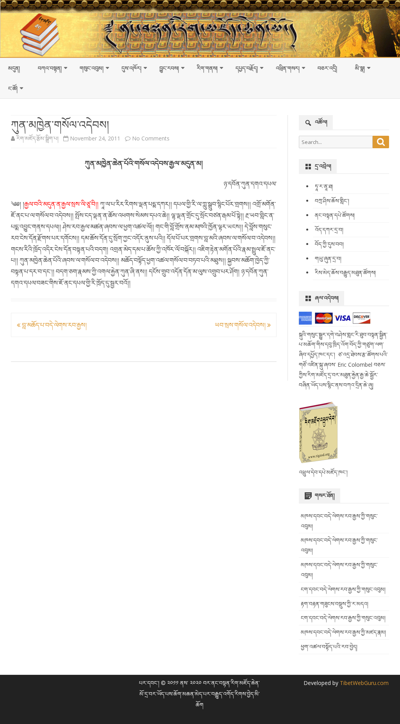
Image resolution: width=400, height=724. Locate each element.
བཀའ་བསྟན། (50, 68)
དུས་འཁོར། (131, 68)
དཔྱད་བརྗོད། (247, 68)
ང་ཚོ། (13, 88)
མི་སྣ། (360, 68)
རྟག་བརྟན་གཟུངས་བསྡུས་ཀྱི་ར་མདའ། (334, 603)
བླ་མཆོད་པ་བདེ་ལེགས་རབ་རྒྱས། (53, 325)
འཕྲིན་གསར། (288, 68)
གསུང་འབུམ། (92, 68)
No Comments (151, 138)
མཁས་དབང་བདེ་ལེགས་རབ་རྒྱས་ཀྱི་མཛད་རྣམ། (343, 632)
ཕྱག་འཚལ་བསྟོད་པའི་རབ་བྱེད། (329, 646)
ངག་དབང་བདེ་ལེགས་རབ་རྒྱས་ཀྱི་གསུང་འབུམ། (343, 589)
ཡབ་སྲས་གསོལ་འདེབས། (241, 325)
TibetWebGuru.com (363, 683)
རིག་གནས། (207, 68)
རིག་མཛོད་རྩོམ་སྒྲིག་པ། (37, 138)
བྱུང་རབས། (169, 68)
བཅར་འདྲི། (327, 68)
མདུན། (14, 68)
